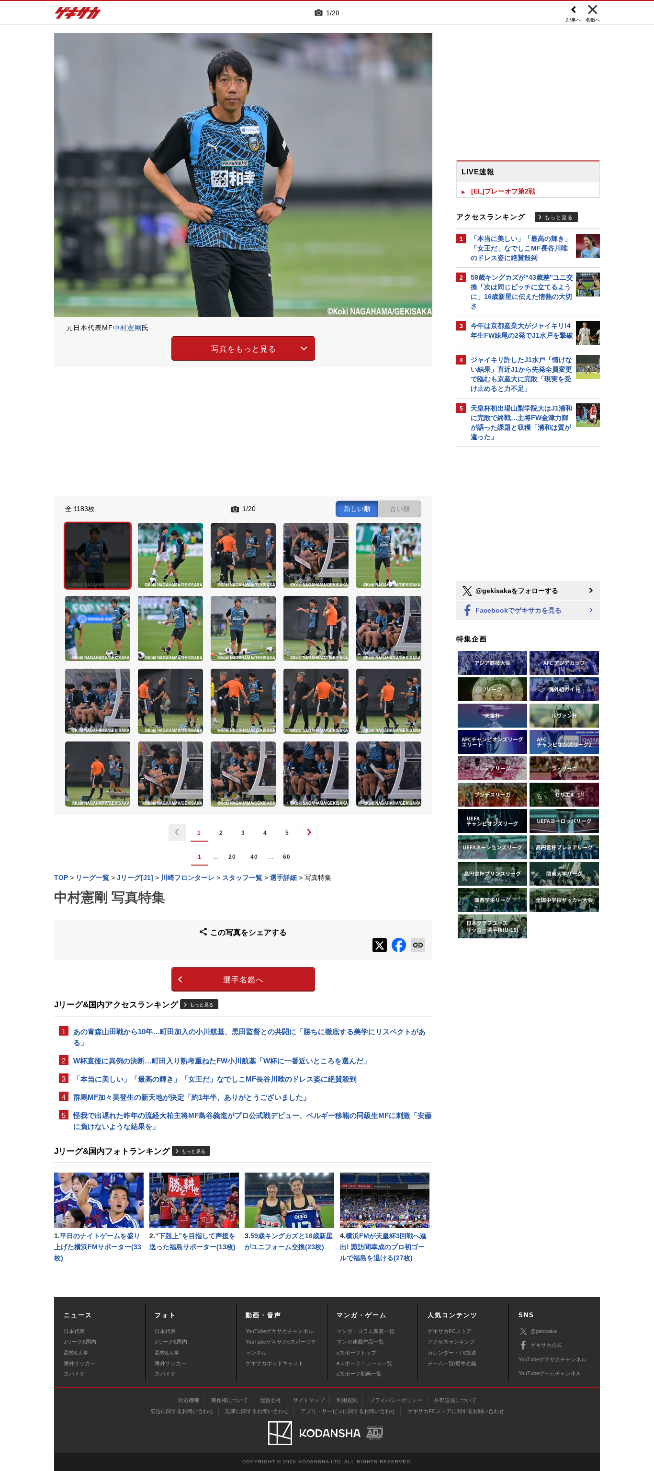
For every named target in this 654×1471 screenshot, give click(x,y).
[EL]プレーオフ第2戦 (503, 191)
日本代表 (74, 1331)
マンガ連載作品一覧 (360, 1342)
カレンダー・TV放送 (452, 1353)
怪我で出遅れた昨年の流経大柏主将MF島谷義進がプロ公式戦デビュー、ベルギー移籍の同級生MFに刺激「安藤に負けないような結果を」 (252, 1120)
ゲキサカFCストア (450, 1331)
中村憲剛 (127, 327)
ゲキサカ (78, 15)
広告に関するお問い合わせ (182, 1411)
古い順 (400, 509)
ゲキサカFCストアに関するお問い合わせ (455, 1411)
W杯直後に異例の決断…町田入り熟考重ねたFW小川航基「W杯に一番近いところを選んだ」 (222, 1061)
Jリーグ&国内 (80, 1342)
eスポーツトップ (356, 1353)
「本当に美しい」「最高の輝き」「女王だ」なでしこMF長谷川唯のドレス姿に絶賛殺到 (215, 1079)
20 (232, 857)
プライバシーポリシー (396, 1400)
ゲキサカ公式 (546, 1345)
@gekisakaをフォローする (516, 590)
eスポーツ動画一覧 (359, 1374)
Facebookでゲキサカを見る (518, 610)
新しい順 (357, 509)
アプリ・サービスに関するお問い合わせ (348, 1411)
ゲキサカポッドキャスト (275, 1363)
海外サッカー (79, 1363)
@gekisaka (543, 1331)
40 (254, 857)
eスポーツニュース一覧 (364, 1363)
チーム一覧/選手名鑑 (452, 1363)
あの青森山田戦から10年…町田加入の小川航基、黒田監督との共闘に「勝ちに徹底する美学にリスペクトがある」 (249, 1037)
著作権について (229, 1400)
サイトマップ (309, 1400)
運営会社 (270, 1400)
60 (287, 857)
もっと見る (202, 1004)
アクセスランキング (451, 1342)
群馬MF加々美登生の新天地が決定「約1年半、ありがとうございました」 (191, 1097)
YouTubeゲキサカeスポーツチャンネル (281, 1347)
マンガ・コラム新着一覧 (366, 1331)
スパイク (74, 1374)
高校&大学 (76, 1353)
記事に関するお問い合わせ (257, 1411)
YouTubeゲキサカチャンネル (280, 1331)
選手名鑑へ (243, 980)
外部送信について (455, 1400)
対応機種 (188, 1400)
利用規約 (347, 1400)
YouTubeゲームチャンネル (550, 1373)
